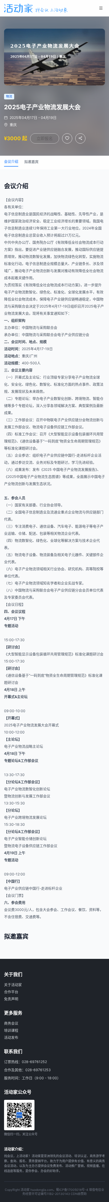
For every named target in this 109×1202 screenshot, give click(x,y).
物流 (85, 242)
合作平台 (11, 992)
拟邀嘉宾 (31, 161)
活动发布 (11, 1037)
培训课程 (11, 1030)
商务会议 (11, 1023)
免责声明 (11, 999)
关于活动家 (13, 984)
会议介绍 (11, 161)
